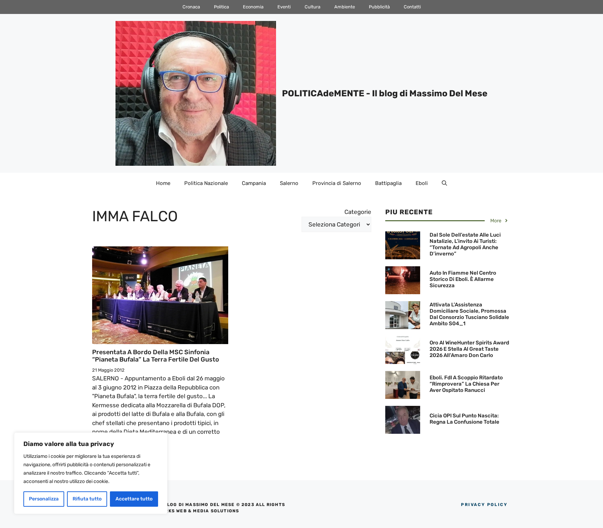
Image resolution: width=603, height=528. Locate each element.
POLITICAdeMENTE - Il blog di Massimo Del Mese (384, 93)
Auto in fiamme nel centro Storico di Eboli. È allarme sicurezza (463, 279)
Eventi (284, 6)
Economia (253, 6)
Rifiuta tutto (87, 499)
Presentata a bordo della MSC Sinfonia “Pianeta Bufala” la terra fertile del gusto (155, 356)
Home (163, 183)
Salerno (289, 183)
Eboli (422, 183)
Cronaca (191, 6)
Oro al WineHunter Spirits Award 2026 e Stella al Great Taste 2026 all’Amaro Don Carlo (469, 349)
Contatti (412, 6)
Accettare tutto (134, 499)
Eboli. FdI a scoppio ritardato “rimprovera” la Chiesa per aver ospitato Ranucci (466, 383)
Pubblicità (379, 6)
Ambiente (344, 6)
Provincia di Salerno (336, 183)
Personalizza (44, 499)
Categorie (357, 211)
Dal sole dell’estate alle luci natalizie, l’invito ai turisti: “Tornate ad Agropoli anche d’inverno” (465, 244)
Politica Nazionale (206, 183)
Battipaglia (388, 183)
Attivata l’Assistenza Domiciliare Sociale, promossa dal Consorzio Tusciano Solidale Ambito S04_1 (469, 314)
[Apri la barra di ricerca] (444, 183)
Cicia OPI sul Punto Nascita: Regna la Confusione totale (464, 418)
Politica (221, 6)
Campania (254, 183)
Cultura (312, 6)
